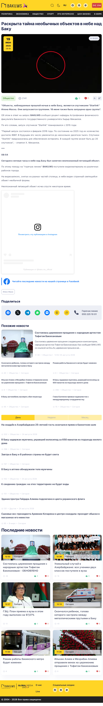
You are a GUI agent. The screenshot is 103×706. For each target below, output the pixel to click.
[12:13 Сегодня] (77, 595)
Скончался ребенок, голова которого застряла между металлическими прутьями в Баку (25, 364)
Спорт (50, 14)
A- (95, 98)
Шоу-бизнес (84, 14)
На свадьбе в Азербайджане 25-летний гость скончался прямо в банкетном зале (48, 424)
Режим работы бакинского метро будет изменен (75, 363)
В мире (98, 14)
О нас (39, 685)
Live (99, 5)
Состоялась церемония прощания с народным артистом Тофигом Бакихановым (25, 567)
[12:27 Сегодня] (25, 595)
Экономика (22, 14)
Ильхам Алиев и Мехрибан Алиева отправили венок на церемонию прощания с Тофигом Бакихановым (24, 381)
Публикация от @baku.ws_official (37, 269)
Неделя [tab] (52, 417)
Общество (37, 14)
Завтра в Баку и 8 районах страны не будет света (30, 454)
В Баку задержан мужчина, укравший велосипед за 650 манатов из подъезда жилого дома (76, 381)
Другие (13, 508)
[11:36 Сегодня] (77, 642)
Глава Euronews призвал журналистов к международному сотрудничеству (71, 398)
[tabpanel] (51, 474)
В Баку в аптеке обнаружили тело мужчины (26, 469)
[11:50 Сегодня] (25, 642)
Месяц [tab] (85, 417)
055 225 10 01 (89, 314)
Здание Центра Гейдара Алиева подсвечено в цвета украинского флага (43, 499)
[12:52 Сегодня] (25, 547)
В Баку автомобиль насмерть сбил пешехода (21, 397)
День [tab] (18, 417)
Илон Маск (8, 292)
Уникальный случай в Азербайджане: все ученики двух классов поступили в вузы (75, 567)
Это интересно (65, 14)
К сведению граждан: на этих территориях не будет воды (35, 484)
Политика (6, 14)
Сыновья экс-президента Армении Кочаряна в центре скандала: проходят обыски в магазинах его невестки (50, 515)
